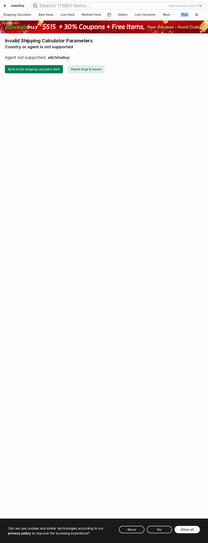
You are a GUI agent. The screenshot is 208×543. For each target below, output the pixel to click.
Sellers (123, 14)
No (159, 530)
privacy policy (19, 533)
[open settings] (197, 15)
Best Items (46, 14)
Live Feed (67, 14)
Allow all (187, 530)
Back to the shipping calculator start (34, 69)
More (166, 14)
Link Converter (145, 14)
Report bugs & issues (86, 69)
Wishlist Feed (91, 14)
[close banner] (204, 27)
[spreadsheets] (109, 15)
